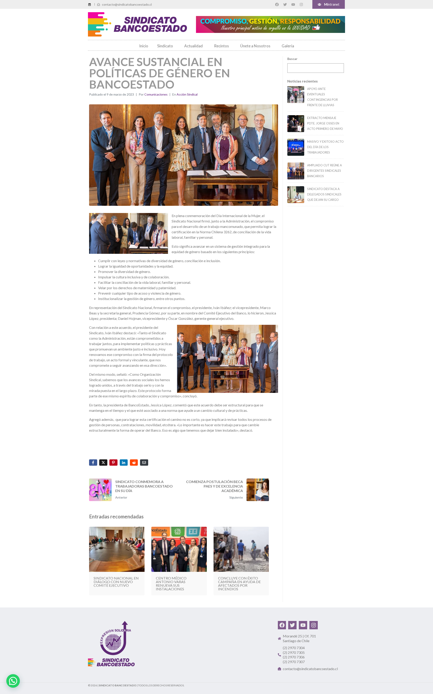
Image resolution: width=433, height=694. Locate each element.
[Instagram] (301, 4)
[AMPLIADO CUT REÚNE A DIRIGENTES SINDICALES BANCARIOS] (295, 171)
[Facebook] (277, 4)
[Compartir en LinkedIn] (124, 462)
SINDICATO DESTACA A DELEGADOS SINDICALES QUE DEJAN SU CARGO (324, 194)
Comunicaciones (156, 94)
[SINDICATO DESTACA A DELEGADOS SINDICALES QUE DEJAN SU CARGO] (295, 194)
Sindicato (165, 46)
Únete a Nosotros (255, 46)
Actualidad (193, 46)
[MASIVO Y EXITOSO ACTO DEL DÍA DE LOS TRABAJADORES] (295, 147)
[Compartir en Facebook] (93, 462)
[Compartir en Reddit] (134, 462)
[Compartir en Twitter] (103, 462)
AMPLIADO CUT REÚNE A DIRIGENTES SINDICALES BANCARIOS (324, 170)
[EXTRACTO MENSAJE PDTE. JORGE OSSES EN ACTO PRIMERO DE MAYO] (295, 123)
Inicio (143, 46)
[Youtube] (293, 4)
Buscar (292, 59)
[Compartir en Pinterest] (113, 462)
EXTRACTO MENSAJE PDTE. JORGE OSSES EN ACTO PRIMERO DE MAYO (325, 123)
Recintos (221, 46)
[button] (13, 681)
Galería (288, 46)
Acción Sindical (187, 94)
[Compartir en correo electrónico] (144, 462)
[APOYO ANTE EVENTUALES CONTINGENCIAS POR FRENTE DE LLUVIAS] (295, 94)
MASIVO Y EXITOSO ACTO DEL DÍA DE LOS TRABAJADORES (325, 147)
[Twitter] (285, 4)
